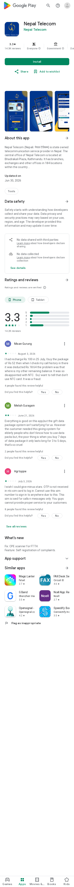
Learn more (23, 243)
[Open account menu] (67, 5)
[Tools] (11, 191)
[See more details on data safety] (18, 268)
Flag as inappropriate (23, 623)
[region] (37, 46)
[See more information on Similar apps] (67, 568)
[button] (39, 48)
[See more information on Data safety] (67, 201)
